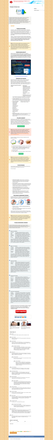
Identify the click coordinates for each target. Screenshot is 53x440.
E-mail (18, 421)
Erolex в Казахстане (24, 326)
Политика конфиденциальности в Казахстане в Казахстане (17, 436)
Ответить (13, 344)
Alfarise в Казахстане (13, 326)
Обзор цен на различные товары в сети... (21, 1)
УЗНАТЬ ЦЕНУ (21, 153)
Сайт (25, 421)
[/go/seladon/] (21, 67)
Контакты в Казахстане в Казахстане (29, 436)
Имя (10, 421)
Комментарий (11, 423)
